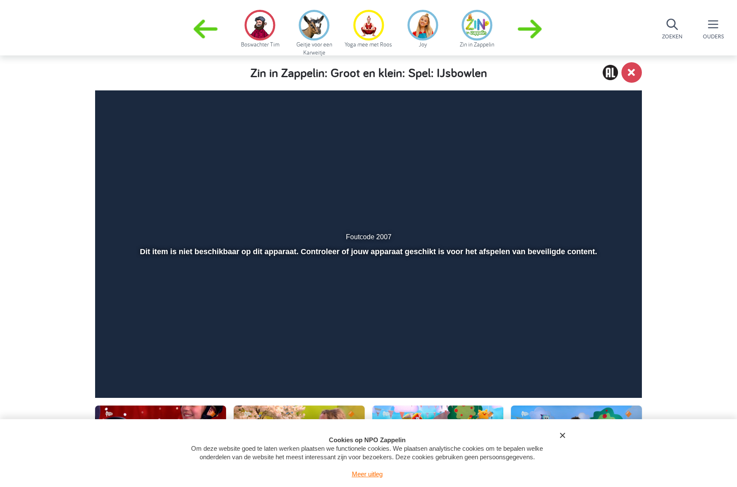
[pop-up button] (587, 368)
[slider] (367, 350)
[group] (260, 27)
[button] (530, 29)
